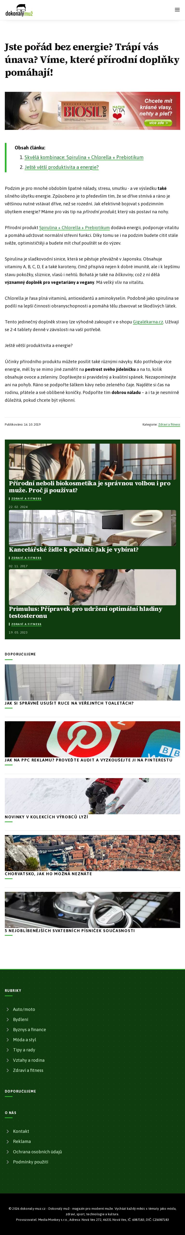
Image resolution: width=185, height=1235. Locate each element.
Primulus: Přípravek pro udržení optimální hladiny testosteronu (86, 612)
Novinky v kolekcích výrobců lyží (46, 816)
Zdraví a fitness (169, 424)
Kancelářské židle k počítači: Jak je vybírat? (74, 549)
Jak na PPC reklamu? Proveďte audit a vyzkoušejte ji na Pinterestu (89, 760)
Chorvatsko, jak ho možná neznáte (48, 873)
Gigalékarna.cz (148, 321)
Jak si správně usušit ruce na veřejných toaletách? (69, 703)
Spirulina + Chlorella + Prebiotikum (74, 227)
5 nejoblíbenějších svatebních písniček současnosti (70, 930)
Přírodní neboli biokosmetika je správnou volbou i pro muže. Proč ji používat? (90, 486)
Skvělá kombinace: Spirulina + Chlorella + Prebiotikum (84, 157)
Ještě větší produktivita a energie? (62, 167)
